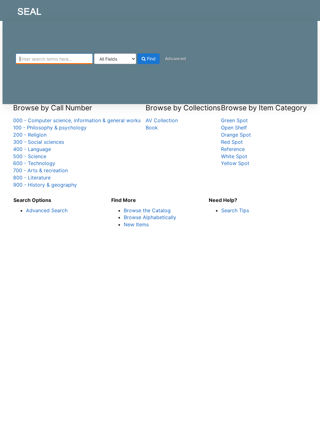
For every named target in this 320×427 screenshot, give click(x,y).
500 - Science (29, 156)
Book (152, 127)
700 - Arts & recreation (40, 170)
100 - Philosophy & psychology (50, 127)
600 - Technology (34, 163)
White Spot (234, 156)
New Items (136, 224)
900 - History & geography (45, 185)
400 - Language (32, 149)
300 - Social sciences (38, 142)
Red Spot (232, 142)
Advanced (175, 58)
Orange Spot (236, 135)
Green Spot (234, 120)
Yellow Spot (235, 163)
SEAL (17, 9)
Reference (233, 149)
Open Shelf (234, 127)
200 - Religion (30, 135)
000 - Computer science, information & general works (77, 120)
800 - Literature (32, 177)
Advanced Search (47, 210)
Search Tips (235, 210)
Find (151, 58)
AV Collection (162, 120)
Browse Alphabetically (150, 217)
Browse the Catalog (147, 210)
